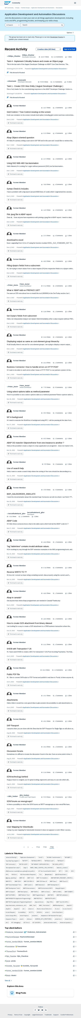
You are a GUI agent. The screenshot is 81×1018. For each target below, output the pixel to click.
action (47, 912)
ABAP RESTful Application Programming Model (18, 902)
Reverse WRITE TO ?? (17, 572)
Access (57, 909)
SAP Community (9, 7)
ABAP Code (12, 521)
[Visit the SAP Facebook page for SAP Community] (35, 1010)
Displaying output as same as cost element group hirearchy (33, 341)
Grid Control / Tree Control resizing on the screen (29, 112)
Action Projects (24, 915)
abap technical (39, 902)
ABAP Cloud (63, 881)
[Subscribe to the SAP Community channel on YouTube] (42, 1010)
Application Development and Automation (42, 7)
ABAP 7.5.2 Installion (41, 878)
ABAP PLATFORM (10, 895)
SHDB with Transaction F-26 (19, 649)
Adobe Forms (68, 919)
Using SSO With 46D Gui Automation (23, 163)
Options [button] (69, 32)
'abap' (24, 867)
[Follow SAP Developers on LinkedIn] (46, 1010)
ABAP (20, 878)
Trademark (48, 1015)
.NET (60, 871)
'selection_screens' (62, 867)
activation (34, 915)
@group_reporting (11, 878)
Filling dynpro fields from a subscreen (23, 265)
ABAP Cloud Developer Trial (13, 885)
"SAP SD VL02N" (23, 864)
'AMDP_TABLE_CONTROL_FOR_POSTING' (41, 867)
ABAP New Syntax (22, 891)
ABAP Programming (38, 895)
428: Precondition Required (27, 874)
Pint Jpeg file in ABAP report (19, 214)
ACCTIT (31, 912)
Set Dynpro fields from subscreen (22, 316)
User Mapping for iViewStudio (20, 827)
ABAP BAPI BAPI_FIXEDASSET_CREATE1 (61, 878)
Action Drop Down (57, 912)
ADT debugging (15, 922)
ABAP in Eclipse (10, 891)
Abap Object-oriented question (20, 138)
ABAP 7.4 (29, 878)
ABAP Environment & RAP (45, 888)
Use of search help (15, 468)
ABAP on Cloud (45, 891)
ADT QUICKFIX (36, 922)
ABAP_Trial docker (44, 905)
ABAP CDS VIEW (28, 881)
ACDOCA (39, 912)
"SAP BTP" (24, 861)
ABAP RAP (50, 895)
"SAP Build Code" (49, 861)
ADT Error (26, 922)
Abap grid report (59, 888)
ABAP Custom (28, 885)
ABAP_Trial (32, 905)
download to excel (15, 240)
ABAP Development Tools (12, 888)
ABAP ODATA (34, 891)
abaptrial (16, 909)
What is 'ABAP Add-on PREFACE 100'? (23, 290)
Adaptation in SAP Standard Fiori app (51, 915)
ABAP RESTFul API (50, 898)
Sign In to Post (69, 49)
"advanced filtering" (11, 857)
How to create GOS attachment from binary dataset (29, 623)
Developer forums (56, 37)
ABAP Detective (39, 885)
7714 (38, 847)
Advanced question (65, 922)
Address (29, 919)
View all (7, 980)
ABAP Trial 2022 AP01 (62, 902)
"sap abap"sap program (12, 861)
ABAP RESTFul (37, 898)
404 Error (13, 874)
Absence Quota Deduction (44, 909)
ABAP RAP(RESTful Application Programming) (18, 898)
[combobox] (42, 25)
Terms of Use (18, 1015)
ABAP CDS (17, 881)
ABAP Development (52, 885)
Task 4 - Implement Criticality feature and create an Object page (35, 61)
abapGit (69, 905)
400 (72, 871)
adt (7, 922)
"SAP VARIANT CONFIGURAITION (39, 864)
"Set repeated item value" (13, 867)
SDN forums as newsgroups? (20, 801)
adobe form (58, 919)
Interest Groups (25, 7)
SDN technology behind (17, 777)
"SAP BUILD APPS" (36, 861)
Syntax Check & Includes (18, 189)
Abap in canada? (14, 597)
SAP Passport (13, 725)
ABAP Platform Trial (23, 895)
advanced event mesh (50, 922)
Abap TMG (49, 902)
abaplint (8, 909)
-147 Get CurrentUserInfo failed (46, 871)
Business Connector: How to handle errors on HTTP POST (32, 367)
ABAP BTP (8, 881)
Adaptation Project (11, 919)
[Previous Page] (24, 847)
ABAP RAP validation (62, 895)
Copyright (27, 1015)
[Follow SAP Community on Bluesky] (39, 1010)
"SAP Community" (10, 864)
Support (56, 1015)
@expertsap (48, 874)
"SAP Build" (60, 861)
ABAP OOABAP (68, 891)
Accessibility (21, 912)
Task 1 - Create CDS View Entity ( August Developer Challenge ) (35, 86)
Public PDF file (13, 674)
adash (21, 919)
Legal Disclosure (37, 1015)
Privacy (10, 1015)
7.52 (40, 874)
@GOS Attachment (60, 874)
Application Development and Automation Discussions (48, 68)
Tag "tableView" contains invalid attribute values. (28, 546)
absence (30, 909)
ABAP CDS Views (41, 881)
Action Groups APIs (11, 915)
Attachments (12, 700)
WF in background (15, 417)
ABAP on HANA (57, 891)
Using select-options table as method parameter (28, 392)
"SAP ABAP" (67, 857)
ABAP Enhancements (28, 888)
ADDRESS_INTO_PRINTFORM (43, 919)
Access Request (10, 912)
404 (7, 874)
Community (16, 3)
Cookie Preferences (66, 1015)
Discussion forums (15, 751)
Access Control (67, 909)
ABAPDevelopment (58, 905)
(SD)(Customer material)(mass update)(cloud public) (20, 871)
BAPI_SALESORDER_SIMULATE (21, 494)
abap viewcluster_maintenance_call (16, 905)
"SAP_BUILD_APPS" (57, 864)
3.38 (66, 871)
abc (23, 909)
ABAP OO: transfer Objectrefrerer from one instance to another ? (35, 443)
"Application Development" (27, 857)
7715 (45, 847)
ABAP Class (53, 881)
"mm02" (40, 857)
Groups (17, 7)
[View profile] (14, 56)
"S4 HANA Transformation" (53, 857)
